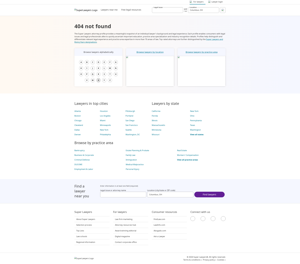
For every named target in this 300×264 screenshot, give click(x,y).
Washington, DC (133, 134)
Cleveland (78, 125)
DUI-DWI (78, 164)
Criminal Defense (82, 160)
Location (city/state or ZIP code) (161, 190)
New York (104, 130)
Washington (195, 130)
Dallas (77, 130)
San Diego (130, 120)
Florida (155, 116)
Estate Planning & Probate (137, 150)
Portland (129, 116)
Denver (77, 134)
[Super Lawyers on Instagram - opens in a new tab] (203, 218)
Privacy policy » (209, 260)
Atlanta (77, 111)
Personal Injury (132, 169)
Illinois (155, 120)
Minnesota (156, 130)
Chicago (78, 120)
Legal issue (158, 7)
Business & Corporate (84, 155)
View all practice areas (187, 160)
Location (193, 7)
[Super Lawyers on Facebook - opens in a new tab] (192, 218)
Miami (102, 120)
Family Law (130, 155)
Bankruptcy (79, 150)
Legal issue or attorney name (113, 190)
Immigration (131, 160)
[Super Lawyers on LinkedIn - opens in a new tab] (223, 218)
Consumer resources (164, 212)
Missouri (155, 134)
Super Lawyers (83, 212)
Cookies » (221, 260)
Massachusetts (158, 125)
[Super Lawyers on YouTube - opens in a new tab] (213, 218)
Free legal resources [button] (131, 9)
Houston (104, 111)
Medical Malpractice (135, 164)
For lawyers (120, 212)
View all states (197, 134)
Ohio (192, 116)
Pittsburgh (130, 111)
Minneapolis (105, 125)
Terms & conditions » (192, 260)
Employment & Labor (83, 169)
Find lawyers (209, 194)
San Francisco (132, 125)
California (156, 111)
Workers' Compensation (188, 155)
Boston (77, 116)
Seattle (129, 130)
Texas (192, 125)
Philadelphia (105, 134)
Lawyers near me (109, 9)
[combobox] (167, 10)
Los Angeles (105, 116)
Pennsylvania (196, 120)
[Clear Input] (180, 10)
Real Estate (182, 150)
